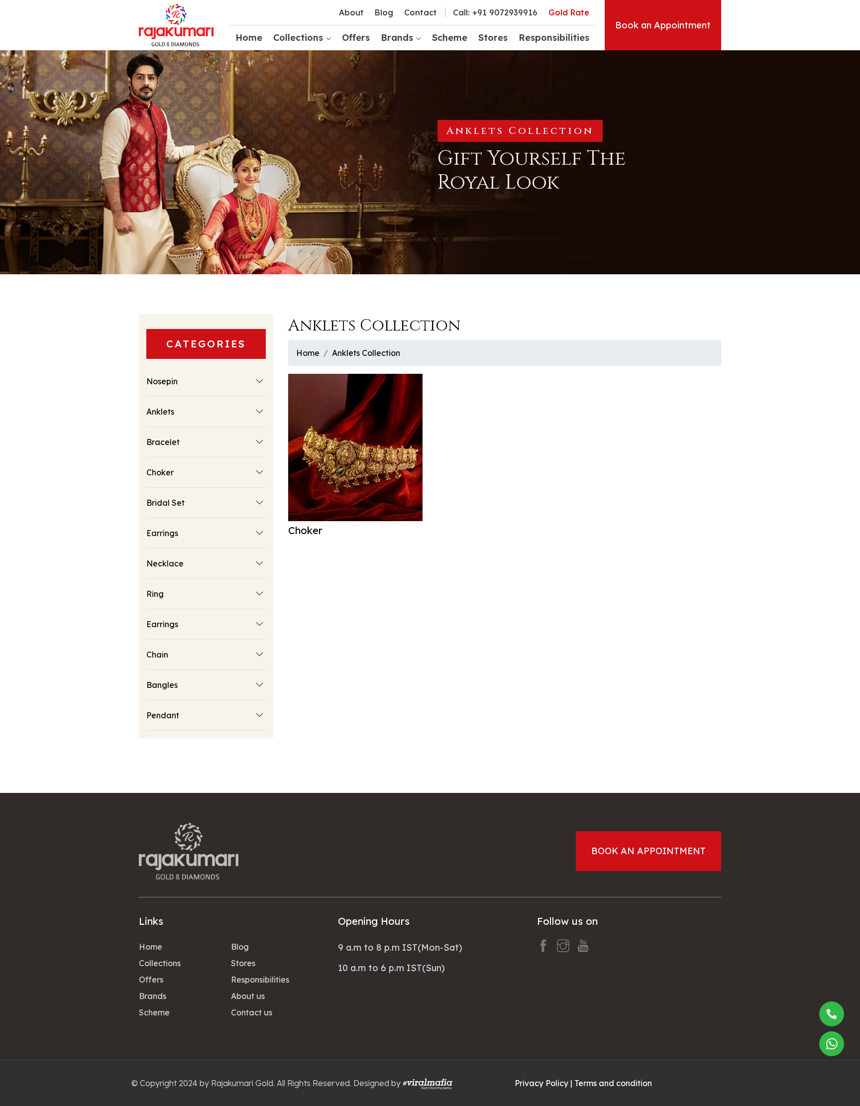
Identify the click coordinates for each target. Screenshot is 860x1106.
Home (248, 37)
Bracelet (163, 442)
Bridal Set (165, 503)
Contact (420, 12)
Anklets (160, 412)
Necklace (165, 563)
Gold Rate (568, 12)
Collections (160, 963)
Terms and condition (613, 1083)
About (351, 12)
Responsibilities (554, 37)
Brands (152, 996)
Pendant (162, 715)
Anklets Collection (366, 353)
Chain (157, 655)
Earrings (162, 533)
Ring (155, 594)
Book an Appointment (663, 25)
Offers (356, 37)
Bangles (162, 685)
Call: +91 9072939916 (495, 12)
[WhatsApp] (831, 1043)
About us (248, 996)
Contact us (251, 1012)
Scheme (449, 37)
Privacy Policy (541, 1083)
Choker (160, 472)
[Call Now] (831, 1013)
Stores (493, 37)
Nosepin (162, 381)
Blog (384, 12)
